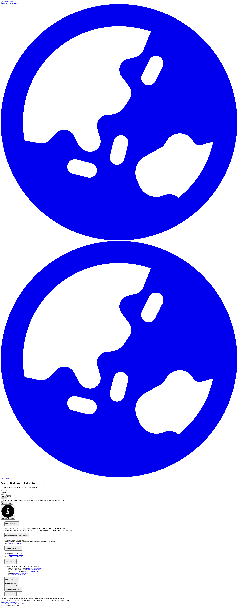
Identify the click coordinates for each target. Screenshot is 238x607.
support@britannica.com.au (35, 568)
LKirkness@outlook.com (20, 573)
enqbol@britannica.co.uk (33, 569)
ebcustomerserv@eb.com (16, 555)
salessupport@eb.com (15, 543)
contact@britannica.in (18, 574)
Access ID (4, 492)
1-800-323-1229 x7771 (16, 556)
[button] (119, 240)
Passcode (3, 496)
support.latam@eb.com (31, 571)
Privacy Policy (21, 603)
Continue (3, 498)
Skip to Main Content (7, 1)
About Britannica (12, 603)
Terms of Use (4, 603)
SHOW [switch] (9, 496)
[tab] (11, 579)
